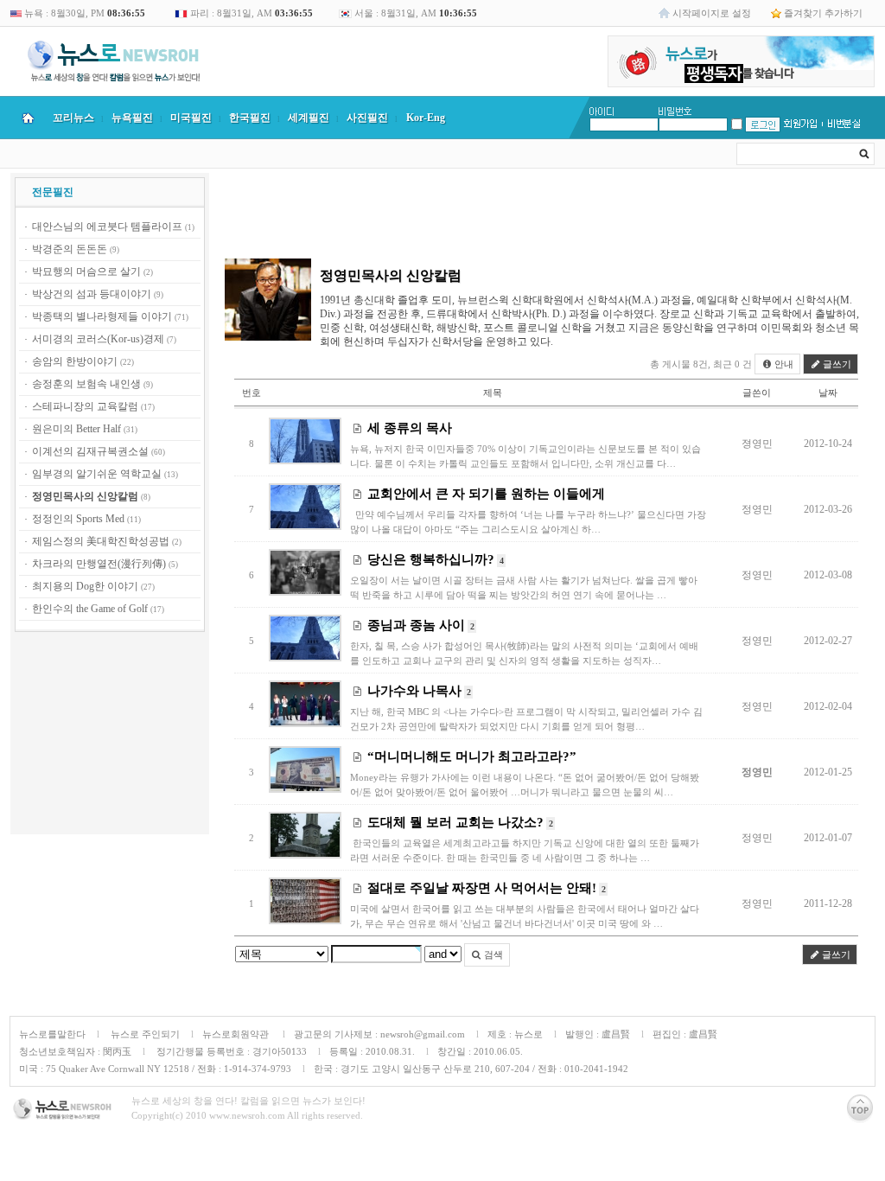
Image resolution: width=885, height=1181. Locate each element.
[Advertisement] (110, 736)
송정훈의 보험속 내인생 (86, 384)
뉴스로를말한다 (52, 1034)
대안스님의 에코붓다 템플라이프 (107, 226)
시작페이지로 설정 (711, 13)
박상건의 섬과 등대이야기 (91, 294)
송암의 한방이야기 (75, 361)
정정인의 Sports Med (78, 519)
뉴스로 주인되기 (144, 1034)
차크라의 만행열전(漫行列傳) (99, 564)
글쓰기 (835, 364)
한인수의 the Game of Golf (90, 609)
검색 (492, 954)
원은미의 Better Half (76, 429)
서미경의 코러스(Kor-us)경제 (98, 339)
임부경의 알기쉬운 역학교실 (97, 474)
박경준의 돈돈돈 (69, 249)
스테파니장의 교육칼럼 (85, 406)
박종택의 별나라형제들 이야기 (102, 316)
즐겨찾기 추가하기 (823, 13)
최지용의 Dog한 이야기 (85, 586)
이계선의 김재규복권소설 (90, 451)
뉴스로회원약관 (236, 1034)
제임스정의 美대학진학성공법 (100, 541)
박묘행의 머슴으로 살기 (86, 271)
